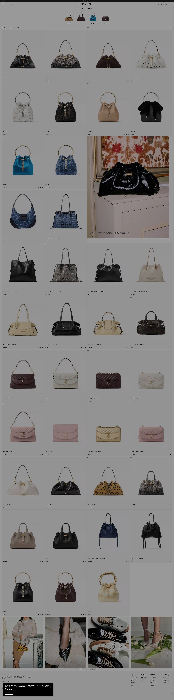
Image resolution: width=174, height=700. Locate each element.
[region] (28, 689)
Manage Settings (8, 689)
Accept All (9, 692)
